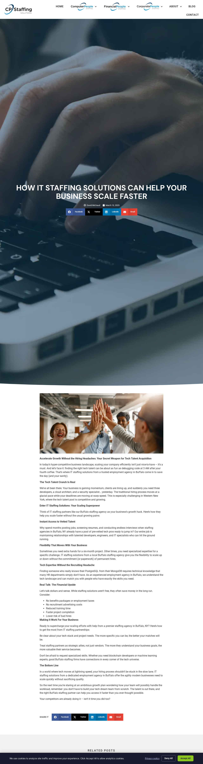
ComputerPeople (83, 6)
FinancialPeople (116, 6)
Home (60, 6)
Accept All (185, 758)
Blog (192, 6)
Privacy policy (152, 758)
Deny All (168, 758)
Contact (192, 14)
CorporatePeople (149, 6)
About (173, 6)
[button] (75, 211)
